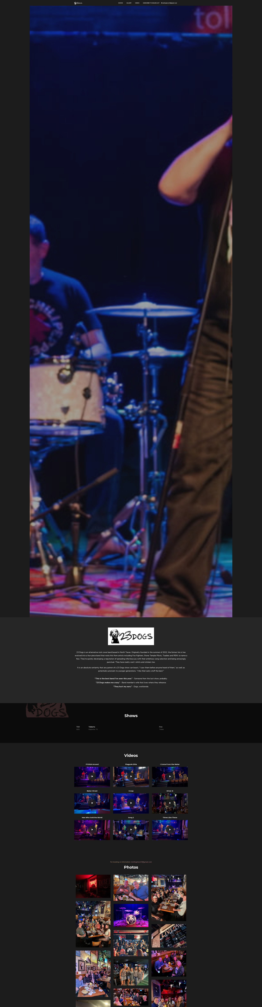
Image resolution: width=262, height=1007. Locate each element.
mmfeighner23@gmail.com (169, 3)
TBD (78, 728)
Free (161, 728)
